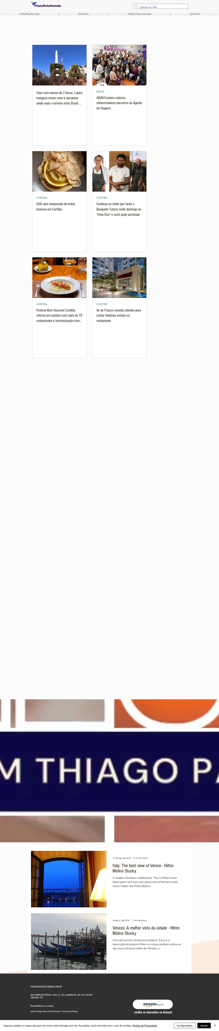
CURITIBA (41, 197)
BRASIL (100, 91)
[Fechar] (215, 1025)
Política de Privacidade (144, 1025)
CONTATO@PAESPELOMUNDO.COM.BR (46, 986)
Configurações (184, 1025)
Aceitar (204, 1025)
